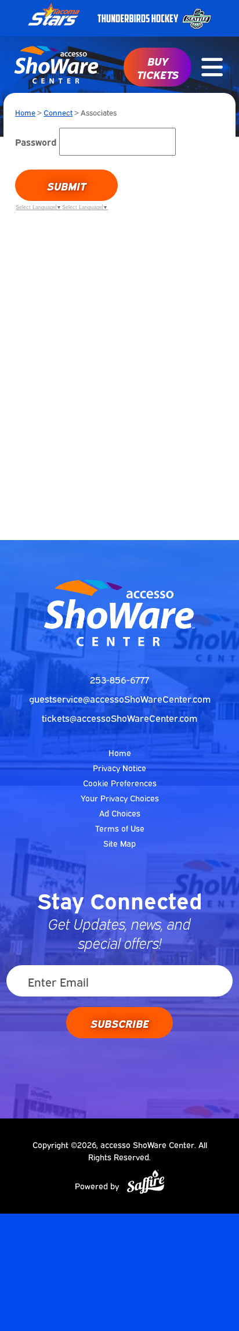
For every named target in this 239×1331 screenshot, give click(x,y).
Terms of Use (119, 827)
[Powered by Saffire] (145, 1182)
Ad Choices (119, 812)
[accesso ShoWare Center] (56, 65)
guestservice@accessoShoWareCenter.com (120, 698)
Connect (58, 112)
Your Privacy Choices (120, 797)
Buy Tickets (158, 67)
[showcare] (119, 612)
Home (25, 112)
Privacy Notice (119, 767)
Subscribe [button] (119, 1022)
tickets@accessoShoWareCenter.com (119, 717)
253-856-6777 (119, 679)
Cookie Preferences (120, 782)
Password (36, 141)
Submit (66, 185)
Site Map (119, 842)
